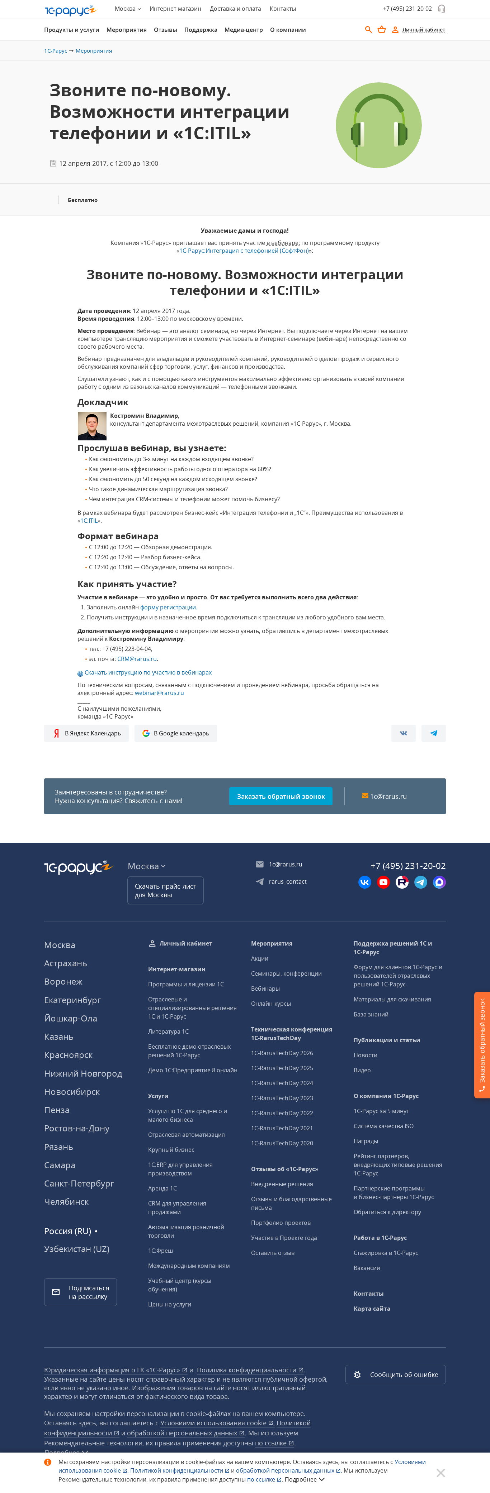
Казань (59, 1036)
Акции (259, 958)
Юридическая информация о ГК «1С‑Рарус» (113, 1370)
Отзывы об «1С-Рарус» (285, 1169)
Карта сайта (372, 1309)
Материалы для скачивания (392, 999)
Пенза (57, 1110)
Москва (59, 945)
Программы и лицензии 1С (186, 984)
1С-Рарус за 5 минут (381, 1111)
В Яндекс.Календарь (93, 733)
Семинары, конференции (286, 973)
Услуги (158, 1096)
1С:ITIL (89, 521)
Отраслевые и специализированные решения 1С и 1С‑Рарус (192, 1007)
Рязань (58, 1147)
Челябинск (66, 1201)
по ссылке (271, 1443)
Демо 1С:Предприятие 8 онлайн (192, 1070)
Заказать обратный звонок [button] (281, 796)
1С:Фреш (160, 1251)
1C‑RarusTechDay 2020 (282, 1143)
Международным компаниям (189, 1266)
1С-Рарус (55, 50)
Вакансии (367, 1268)
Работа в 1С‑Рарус (380, 1238)
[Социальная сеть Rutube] (402, 882)
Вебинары (265, 988)
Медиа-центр (244, 30)
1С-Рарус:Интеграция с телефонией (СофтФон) (244, 251)
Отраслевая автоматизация (186, 1135)
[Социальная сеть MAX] (439, 882)
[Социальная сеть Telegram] (420, 882)
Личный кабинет (186, 943)
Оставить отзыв (273, 1253)
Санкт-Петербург (79, 1183)
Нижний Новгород (83, 1073)
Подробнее (301, 1479)
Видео (362, 1070)
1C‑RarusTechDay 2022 (282, 1113)
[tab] (71, 29)
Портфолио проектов (281, 1223)
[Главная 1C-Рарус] (71, 10)
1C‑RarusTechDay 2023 (282, 1098)
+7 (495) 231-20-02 (407, 9)
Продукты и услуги (71, 30)
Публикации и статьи (387, 1040)
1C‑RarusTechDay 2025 (282, 1068)
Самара (59, 1165)
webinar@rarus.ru (159, 693)
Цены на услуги (169, 1304)
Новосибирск (72, 1091)
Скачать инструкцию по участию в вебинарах (148, 672)
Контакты (283, 9)
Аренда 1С (162, 1188)
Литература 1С (168, 1031)
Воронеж (63, 981)
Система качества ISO (384, 1126)
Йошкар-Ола (70, 1018)
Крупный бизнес (171, 1150)
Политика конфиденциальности (247, 1370)
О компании (288, 30)
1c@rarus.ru (388, 796)
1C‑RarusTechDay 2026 (282, 1053)
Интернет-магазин (175, 9)
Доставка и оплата (235, 9)
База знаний (371, 1014)
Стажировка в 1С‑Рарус (386, 1253)
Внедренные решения (282, 1184)
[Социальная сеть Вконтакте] (364, 882)
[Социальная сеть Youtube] (383, 882)
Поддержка (200, 30)
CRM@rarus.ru (137, 659)
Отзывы (165, 30)
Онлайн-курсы (271, 1004)
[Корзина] (381, 29)
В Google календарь (181, 733)
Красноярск (68, 1054)
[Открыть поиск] (368, 29)
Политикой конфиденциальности (177, 1470)
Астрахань (65, 963)
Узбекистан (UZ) (76, 1249)
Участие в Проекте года (284, 1238)
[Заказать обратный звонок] (441, 8)
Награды (366, 1141)
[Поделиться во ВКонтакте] (403, 733)
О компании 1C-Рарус (386, 1096)
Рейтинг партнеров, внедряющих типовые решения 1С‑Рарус (398, 1164)
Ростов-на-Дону (76, 1128)
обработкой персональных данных (183, 1433)
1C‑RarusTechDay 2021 (282, 1128)
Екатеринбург (72, 1000)
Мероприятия (127, 30)
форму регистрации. (168, 607)
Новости (365, 1055)
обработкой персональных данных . (290, 1470)
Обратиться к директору (387, 1212)
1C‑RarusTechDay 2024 (282, 1083)
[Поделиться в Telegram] (433, 733)
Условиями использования (217, 1423)
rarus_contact (288, 881)
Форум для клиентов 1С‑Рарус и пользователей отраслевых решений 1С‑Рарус (398, 975)
